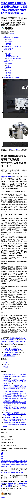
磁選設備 (8, 55)
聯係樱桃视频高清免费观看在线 (11, 77)
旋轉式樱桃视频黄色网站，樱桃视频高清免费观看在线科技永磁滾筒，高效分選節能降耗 (14, 376)
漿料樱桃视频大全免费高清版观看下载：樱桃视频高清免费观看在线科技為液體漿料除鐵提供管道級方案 (14, 419)
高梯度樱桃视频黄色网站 (7, 176)
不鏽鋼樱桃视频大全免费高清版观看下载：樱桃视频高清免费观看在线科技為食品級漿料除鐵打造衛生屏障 (14, 414)
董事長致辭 (9, 41)
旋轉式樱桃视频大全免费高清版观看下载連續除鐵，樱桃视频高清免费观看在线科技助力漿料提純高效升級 (14, 398)
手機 (2, 454)
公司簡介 (8, 39)
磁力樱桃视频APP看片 (12, 56)
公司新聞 (8, 75)
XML (21, 472)
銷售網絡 (8, 44)
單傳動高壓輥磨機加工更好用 (10, 352)
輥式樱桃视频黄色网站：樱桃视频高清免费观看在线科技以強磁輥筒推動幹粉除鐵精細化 (14, 409)
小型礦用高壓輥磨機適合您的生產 (12, 349)
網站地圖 (13, 472)
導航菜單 (11, 33)
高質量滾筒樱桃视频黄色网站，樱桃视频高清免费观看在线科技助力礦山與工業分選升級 (14, 403)
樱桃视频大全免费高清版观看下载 (12, 46)
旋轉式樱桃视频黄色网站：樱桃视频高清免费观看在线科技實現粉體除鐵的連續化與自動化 (14, 424)
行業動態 (8, 70)
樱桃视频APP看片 (7, 49)
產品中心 (5, 51)
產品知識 (8, 72)
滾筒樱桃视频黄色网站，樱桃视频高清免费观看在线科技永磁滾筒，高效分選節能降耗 (14, 381)
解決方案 (5, 61)
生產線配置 (9, 63)
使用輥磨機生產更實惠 (9, 356)
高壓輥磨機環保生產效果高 (10, 350)
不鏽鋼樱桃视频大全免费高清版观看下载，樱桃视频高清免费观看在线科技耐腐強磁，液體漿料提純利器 (14, 393)
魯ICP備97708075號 (5, 472)
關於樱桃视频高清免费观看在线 (11, 37)
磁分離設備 (9, 53)
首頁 (4, 36)
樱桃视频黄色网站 (8, 48)
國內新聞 (8, 74)
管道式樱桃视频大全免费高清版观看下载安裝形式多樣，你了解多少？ (14, 341)
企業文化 (8, 43)
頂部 (2, 458)
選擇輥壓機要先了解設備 (9, 354)
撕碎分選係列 (9, 60)
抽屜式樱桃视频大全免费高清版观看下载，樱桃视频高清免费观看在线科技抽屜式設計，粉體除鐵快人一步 (14, 387)
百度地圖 (18, 472)
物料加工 (8, 65)
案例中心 (8, 67)
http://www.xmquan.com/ (18, 171)
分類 (2, 456)
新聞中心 (5, 68)
